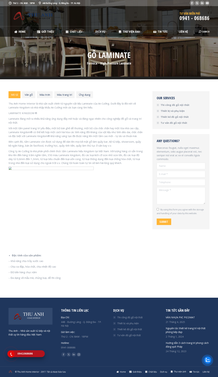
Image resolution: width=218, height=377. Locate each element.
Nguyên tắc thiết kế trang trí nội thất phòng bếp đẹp (186, 330)
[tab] (14, 94)
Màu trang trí (64, 94)
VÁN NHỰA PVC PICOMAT (180, 317)
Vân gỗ (29, 94)
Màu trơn (45, 94)
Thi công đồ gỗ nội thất (175, 105)
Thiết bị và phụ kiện (173, 111)
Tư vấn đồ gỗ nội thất (174, 122)
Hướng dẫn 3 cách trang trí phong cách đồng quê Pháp (187, 344)
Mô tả (14, 94)
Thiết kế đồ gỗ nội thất (175, 116)
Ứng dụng (84, 94)
